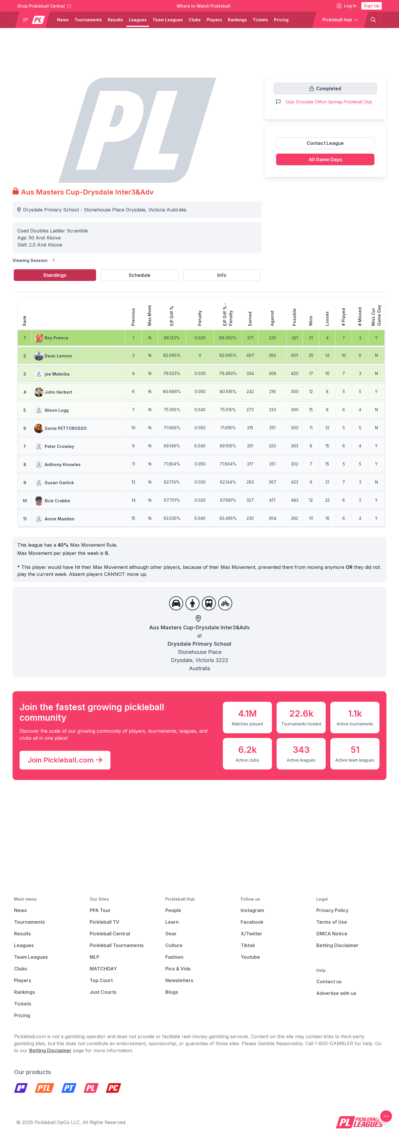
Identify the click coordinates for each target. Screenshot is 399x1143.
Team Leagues (167, 19)
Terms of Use (331, 922)
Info (221, 275)
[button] (34, 20)
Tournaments (88, 19)
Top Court (101, 980)
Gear (171, 934)
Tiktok (248, 945)
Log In (350, 5)
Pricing (281, 19)
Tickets (260, 19)
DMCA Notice (331, 934)
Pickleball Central (110, 934)
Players (214, 19)
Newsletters (179, 980)
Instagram (252, 910)
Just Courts (103, 992)
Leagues (138, 19)
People (173, 910)
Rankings (237, 19)
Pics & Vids (178, 969)
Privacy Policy (332, 910)
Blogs (171, 992)
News (63, 19)
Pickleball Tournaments (117, 945)
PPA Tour (100, 910)
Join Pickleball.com (61, 760)
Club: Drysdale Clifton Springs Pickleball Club (328, 101)
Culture (174, 945)
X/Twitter (251, 934)
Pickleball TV (104, 922)
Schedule (139, 275)
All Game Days (325, 159)
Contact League (325, 143)
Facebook (252, 922)
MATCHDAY (103, 969)
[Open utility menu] (386, 1116)
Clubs (195, 19)
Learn (172, 922)
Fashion (174, 957)
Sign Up (371, 5)
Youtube (250, 957)
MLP (94, 957)
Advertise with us (336, 993)
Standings (54, 275)
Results (115, 19)
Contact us (329, 981)
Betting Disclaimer (337, 945)
